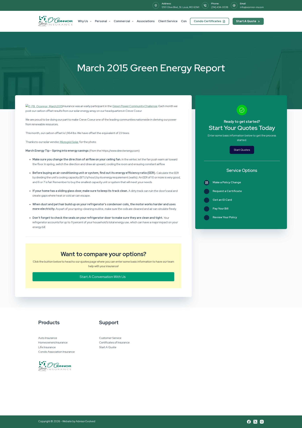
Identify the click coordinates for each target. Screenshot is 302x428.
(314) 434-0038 (219, 7)
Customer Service (110, 338)
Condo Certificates (207, 21)
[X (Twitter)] (255, 422)
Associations (146, 21)
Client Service (168, 21)
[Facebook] (249, 422)
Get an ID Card (222, 200)
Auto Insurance (47, 338)
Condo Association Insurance (56, 352)
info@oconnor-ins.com (252, 7)
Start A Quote (246, 21)
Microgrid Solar (69, 142)
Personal (101, 21)
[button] (103, 276)
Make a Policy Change (227, 182)
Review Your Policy (225, 217)
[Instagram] (262, 422)
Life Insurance (47, 347)
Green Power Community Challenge (134, 106)
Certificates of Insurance (114, 342)
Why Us (83, 21)
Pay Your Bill (220, 208)
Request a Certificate (227, 191)
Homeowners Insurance (53, 342)
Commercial (122, 21)
